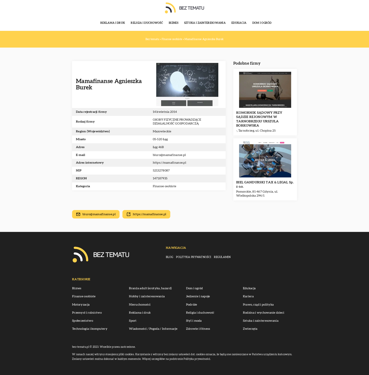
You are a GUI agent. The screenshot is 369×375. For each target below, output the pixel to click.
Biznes (173, 23)
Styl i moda (194, 320)
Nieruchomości (139, 304)
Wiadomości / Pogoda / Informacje (153, 328)
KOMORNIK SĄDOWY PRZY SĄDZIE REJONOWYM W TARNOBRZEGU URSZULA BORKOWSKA (259, 119)
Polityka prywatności (193, 257)
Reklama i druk (112, 23)
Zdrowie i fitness (198, 328)
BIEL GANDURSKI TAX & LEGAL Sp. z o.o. (264, 184)
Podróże (191, 304)
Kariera (248, 296)
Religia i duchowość (147, 23)
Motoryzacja (81, 304)
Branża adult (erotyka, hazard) (150, 288)
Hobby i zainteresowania (147, 296)
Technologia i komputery (89, 328)
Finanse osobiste (164, 186)
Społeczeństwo (82, 320)
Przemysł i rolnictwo (87, 312)
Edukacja (238, 23)
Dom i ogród (262, 23)
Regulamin (222, 257)
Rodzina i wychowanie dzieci (263, 312)
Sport (133, 320)
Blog (169, 257)
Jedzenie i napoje (198, 296)
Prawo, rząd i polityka (258, 304)
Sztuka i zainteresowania (205, 23)
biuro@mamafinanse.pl (169, 155)
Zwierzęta (250, 328)
